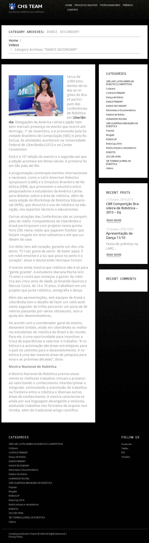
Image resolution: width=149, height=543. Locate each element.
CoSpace (110, 88)
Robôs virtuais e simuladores (121, 147)
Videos (14, 45)
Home (13, 41)
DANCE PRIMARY (114, 101)
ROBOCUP (111, 139)
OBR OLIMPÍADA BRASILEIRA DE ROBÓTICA (122, 125)
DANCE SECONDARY (116, 105)
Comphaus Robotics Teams (23, 533)
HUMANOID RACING (116, 119)
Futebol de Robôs (115, 114)
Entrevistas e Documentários (121, 110)
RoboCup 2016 (114, 143)
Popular (110, 130)
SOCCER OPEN (113, 156)
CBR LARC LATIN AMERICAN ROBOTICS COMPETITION (120, 83)
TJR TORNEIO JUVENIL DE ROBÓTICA (118, 162)
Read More (113, 220)
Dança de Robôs (114, 97)
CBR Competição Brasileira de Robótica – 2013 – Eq (123, 208)
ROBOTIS (110, 152)
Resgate (110, 135)
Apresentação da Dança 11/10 (119, 235)
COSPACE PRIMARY (115, 93)
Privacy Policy (16, 536)
